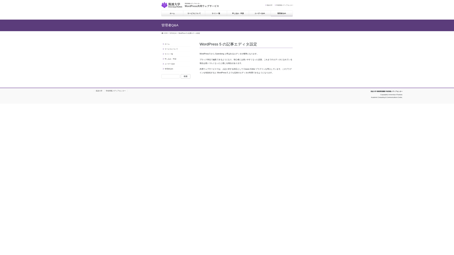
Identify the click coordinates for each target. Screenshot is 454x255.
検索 (186, 76)
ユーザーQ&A (170, 64)
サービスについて (171, 49)
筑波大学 (269, 5)
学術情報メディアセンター (284, 5)
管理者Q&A (169, 69)
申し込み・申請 (170, 59)
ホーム (167, 44)
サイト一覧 (169, 54)
